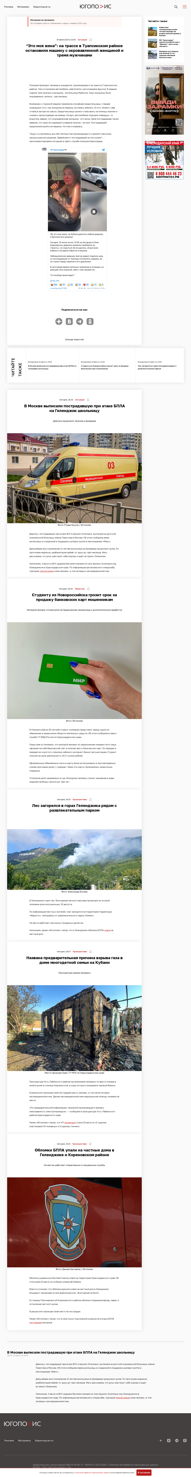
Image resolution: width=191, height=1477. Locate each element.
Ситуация (82, 40)
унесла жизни (46, 571)
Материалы (23, 6)
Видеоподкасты (42, 6)
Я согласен (144, 1472)
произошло (70, 1122)
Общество (80, 589)
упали (107, 930)
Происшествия (80, 799)
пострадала (35, 1322)
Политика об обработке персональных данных (133, 1464)
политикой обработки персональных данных (92, 1473)
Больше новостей (74, 339)
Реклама (8, 6)
